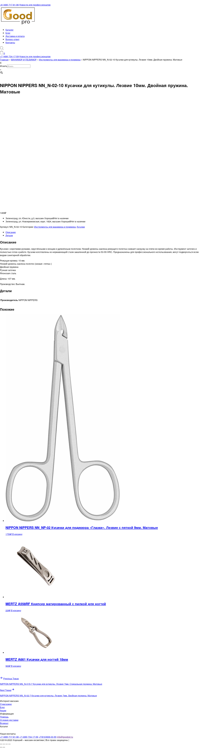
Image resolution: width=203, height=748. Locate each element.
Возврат (4, 723)
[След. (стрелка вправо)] (4, 747)
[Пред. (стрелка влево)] (1, 747)
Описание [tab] (11, 232)
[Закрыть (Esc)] (9, 744)
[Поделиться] (7, 744)
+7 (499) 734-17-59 (9, 56)
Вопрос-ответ (12, 39)
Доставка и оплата (15, 36)
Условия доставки (9, 720)
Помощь (4, 716)
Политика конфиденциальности (86, 740)
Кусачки (81, 226)
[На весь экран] (4, 744)
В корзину (17, 534)
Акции (3, 710)
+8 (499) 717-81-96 (9, 4)
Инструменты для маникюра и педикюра (55, 226)
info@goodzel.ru (65, 736)
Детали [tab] (9, 235)
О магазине (6, 704)
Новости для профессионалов (35, 4)
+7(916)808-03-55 (47, 736)
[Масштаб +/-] (1, 744)
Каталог (10, 29)
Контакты (10, 42)
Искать (3, 66)
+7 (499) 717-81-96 (9, 736)
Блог (8, 33)
